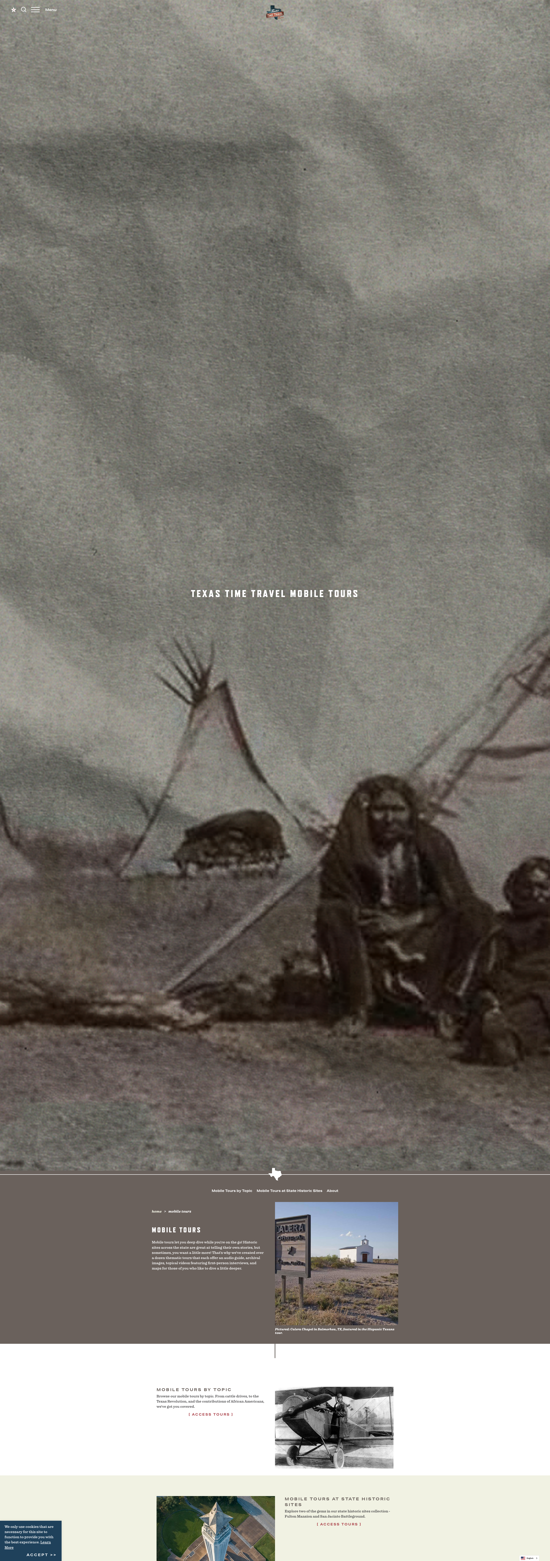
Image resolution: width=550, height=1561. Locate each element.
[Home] (275, 12)
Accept (37, 1555)
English (530, 1558)
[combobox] (529, 1558)
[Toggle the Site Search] (23, 9)
